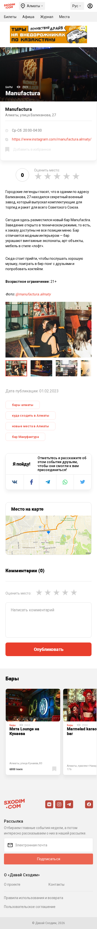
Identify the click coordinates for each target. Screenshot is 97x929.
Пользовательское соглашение (29, 907)
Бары (9, 87)
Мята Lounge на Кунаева (24, 731)
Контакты (56, 884)
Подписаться (48, 859)
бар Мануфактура (25, 437)
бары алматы (22, 405)
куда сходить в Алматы (30, 415)
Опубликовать (48, 649)
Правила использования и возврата (33, 898)
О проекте (12, 884)
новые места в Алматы (30, 426)
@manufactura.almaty (33, 294)
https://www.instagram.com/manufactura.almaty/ (52, 139)
